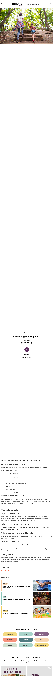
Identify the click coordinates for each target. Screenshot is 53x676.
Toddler (41, 634)
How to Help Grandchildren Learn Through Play (15, 613)
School (26, 639)
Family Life (5, 583)
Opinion (4, 596)
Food (10, 645)
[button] (21, 342)
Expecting (10, 634)
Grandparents (5, 610)
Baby (25, 634)
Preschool (10, 639)
